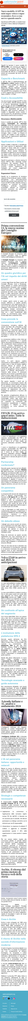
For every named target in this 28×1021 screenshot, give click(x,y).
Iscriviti (14, 215)
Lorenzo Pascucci (6, 45)
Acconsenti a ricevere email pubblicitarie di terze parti (12, 210)
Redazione (5, 1006)
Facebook (7, 58)
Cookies (4, 1011)
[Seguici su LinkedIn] (11, 998)
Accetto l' (14, 205)
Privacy (12, 1006)
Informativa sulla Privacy (16, 205)
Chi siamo (5, 1003)
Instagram (18, 58)
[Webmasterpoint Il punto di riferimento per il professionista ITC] (11, 3)
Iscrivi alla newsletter (9, 199)
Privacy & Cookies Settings (16, 1011)
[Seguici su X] (9, 998)
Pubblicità (5, 1008)
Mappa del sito (14, 1008)
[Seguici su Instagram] (14, 998)
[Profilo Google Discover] (3, 998)
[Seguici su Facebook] (6, 998)
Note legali (13, 1003)
